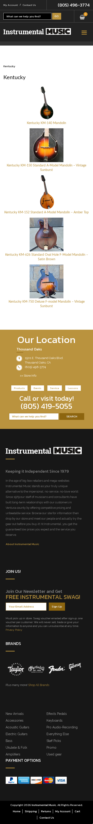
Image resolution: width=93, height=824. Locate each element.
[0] (82, 15)
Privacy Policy (14, 629)
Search (71, 416)
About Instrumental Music (22, 544)
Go (56, 16)
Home (17, 811)
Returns (46, 811)
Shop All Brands (38, 685)
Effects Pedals (56, 714)
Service (54, 388)
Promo (51, 747)
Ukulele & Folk (16, 747)
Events (37, 388)
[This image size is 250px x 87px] (37, 31)
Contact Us (29, 5)
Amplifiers (13, 754)
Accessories (14, 720)
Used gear (54, 754)
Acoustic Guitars (17, 727)
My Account (10, 5)
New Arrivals (15, 714)
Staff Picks (53, 741)
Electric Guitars (17, 734)
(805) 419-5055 (46, 406)
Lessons (73, 388)
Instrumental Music (44, 805)
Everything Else (57, 734)
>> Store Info (28, 375)
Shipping (31, 811)
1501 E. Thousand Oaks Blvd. (44, 358)
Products (19, 388)
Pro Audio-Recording (62, 727)
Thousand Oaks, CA (38, 362)
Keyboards (54, 720)
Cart (77, 811)
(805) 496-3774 (74, 5)
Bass (9, 741)
